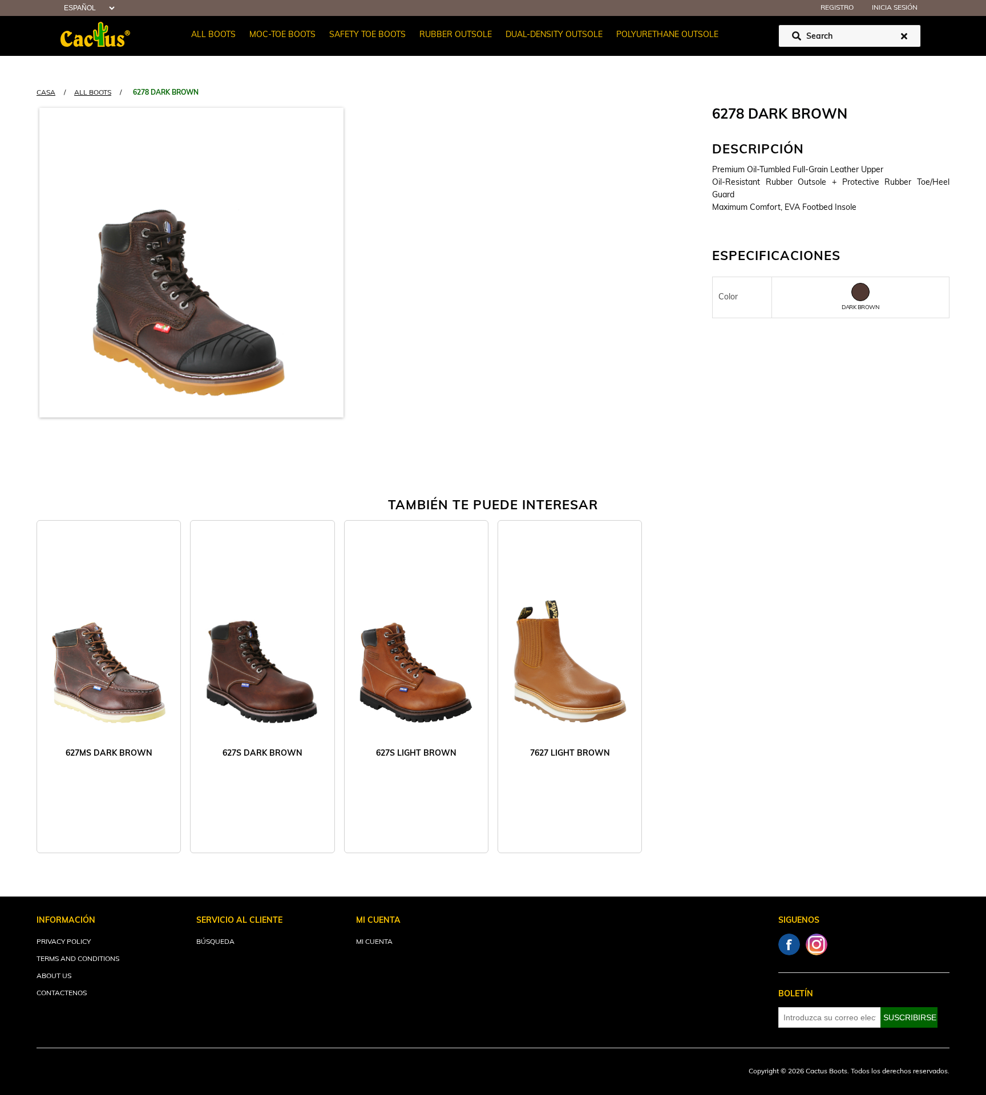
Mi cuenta (374, 942)
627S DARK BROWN (262, 753)
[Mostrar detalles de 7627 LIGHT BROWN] (570, 646)
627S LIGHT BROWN (416, 753)
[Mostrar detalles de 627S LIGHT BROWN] (416, 646)
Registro (837, 8)
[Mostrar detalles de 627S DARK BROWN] (262, 646)
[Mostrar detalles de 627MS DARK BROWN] (109, 646)
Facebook (789, 944)
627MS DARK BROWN (109, 753)
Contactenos (62, 993)
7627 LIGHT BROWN (570, 753)
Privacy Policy (64, 942)
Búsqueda (215, 942)
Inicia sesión (895, 8)
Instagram (816, 944)
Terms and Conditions (78, 959)
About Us (54, 976)
